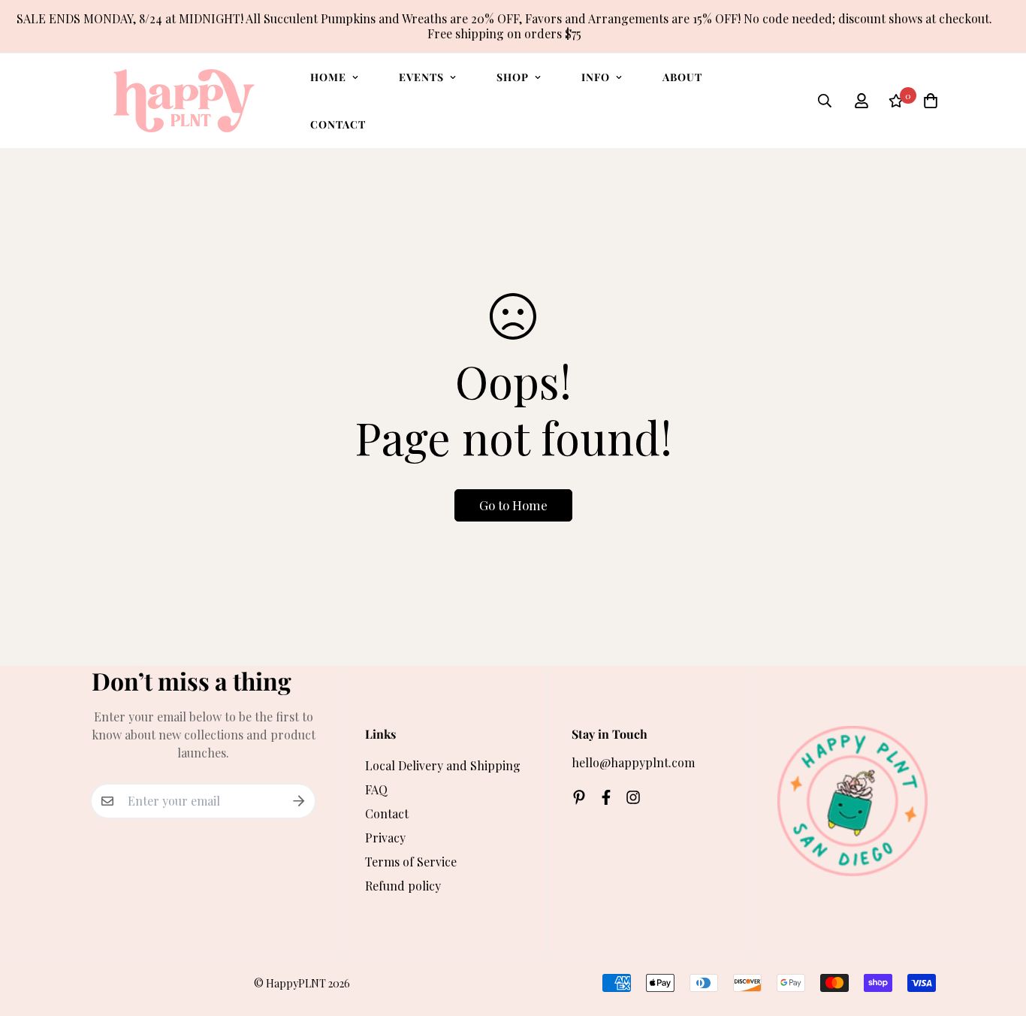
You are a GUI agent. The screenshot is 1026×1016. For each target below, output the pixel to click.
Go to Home (513, 505)
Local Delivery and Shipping (443, 765)
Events (421, 77)
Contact (338, 124)
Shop (512, 77)
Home (328, 77)
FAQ (376, 789)
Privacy (385, 837)
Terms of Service (411, 861)
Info (595, 77)
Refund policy (403, 886)
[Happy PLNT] (184, 101)
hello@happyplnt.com (633, 762)
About (682, 77)
